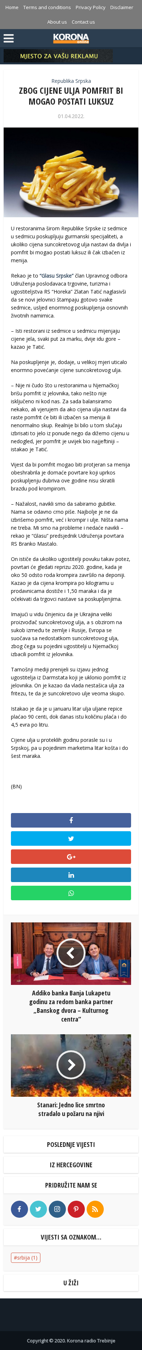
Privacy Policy (91, 7)
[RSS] (95, 1209)
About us (57, 22)
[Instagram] (57, 1209)
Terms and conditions (47, 7)
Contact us (83, 22)
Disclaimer (121, 7)
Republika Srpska (71, 80)
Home (12, 7)
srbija (27, 1257)
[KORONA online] (71, 37)
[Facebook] (19, 1209)
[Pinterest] (76, 1209)
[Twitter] (38, 1209)
